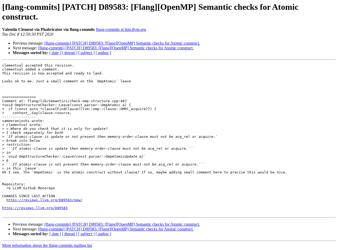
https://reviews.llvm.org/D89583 (35, 208)
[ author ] (103, 52)
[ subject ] (86, 52)
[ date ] (55, 52)
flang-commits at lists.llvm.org (121, 29)
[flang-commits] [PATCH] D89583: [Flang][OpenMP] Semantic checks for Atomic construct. (122, 43)
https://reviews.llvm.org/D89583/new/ (44, 200)
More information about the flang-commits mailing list (47, 245)
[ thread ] (69, 52)
